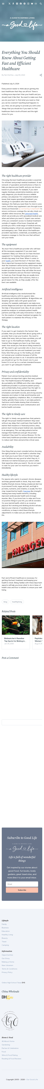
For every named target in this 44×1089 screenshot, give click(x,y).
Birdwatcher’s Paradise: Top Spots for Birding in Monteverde (14, 639)
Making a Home (8, 962)
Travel (4, 942)
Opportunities (7, 955)
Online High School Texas (12, 983)
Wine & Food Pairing (10, 1055)
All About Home (8, 1041)
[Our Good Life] (22, 23)
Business (5, 928)
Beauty (5, 938)
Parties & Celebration (10, 1048)
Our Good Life (32, 1079)
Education (6, 931)
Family (4, 924)
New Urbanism (7, 965)
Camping (5, 945)
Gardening (6, 1045)
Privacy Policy (7, 972)
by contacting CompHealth (29, 209)
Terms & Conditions (9, 969)
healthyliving (17, 602)
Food (4, 1052)
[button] (40, 75)
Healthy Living (7, 935)
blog (5, 602)
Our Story (6, 958)
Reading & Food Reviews (11, 1059)
